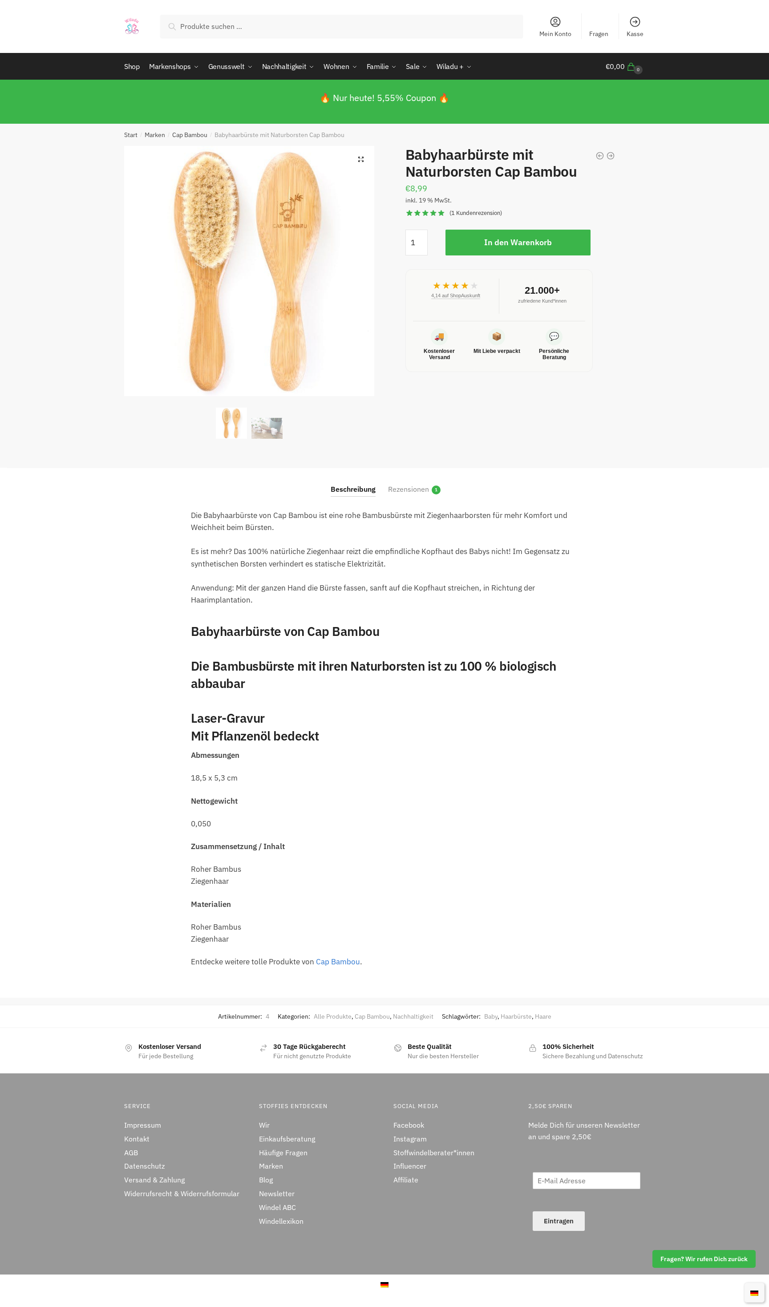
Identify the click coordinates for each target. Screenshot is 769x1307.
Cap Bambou (189, 135)
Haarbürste (516, 1016)
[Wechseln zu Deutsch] (754, 1292)
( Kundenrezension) (475, 213)
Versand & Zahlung (154, 1179)
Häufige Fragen (283, 1152)
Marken (155, 135)
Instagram (410, 1138)
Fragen (598, 34)
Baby (491, 1016)
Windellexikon (281, 1221)
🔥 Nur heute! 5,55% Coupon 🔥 (384, 98)
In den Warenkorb (518, 242)
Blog (266, 1179)
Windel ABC (277, 1207)
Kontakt (137, 1138)
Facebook (408, 1125)
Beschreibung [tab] (353, 489)
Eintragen (559, 1221)
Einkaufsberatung (287, 1138)
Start (131, 135)
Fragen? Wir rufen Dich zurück (704, 1259)
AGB (131, 1152)
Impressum (142, 1125)
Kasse (635, 34)
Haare (543, 1016)
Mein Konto (555, 34)
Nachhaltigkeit (413, 1016)
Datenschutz (144, 1165)
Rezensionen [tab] (408, 489)
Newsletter (277, 1193)
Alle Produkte (333, 1016)
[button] (361, 159)
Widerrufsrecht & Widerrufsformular (181, 1193)
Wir (264, 1125)
